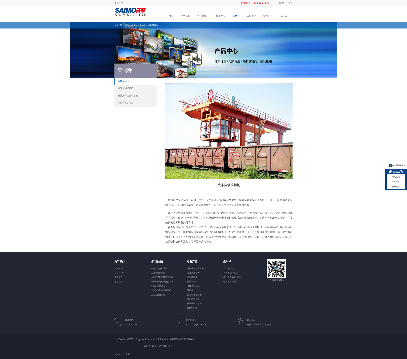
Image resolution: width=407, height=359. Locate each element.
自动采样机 (152, 25)
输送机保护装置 (125, 102)
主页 (126, 25)
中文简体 (134, 25)
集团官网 (118, 2)
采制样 (142, 25)
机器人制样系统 (125, 88)
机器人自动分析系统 (128, 95)
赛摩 (170, 227)
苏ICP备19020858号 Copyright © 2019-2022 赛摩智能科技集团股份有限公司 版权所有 (154, 339)
